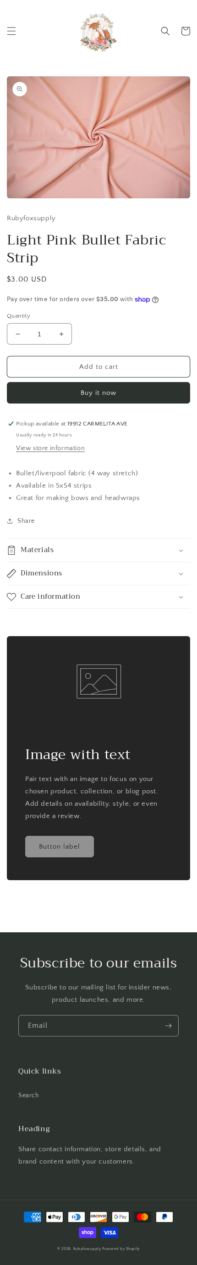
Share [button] (26, 521)
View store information (50, 448)
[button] (11, 31)
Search (28, 1095)
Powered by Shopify (121, 1249)
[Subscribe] (168, 1025)
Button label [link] (59, 846)
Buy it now (98, 393)
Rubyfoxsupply (87, 1249)
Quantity (18, 316)
